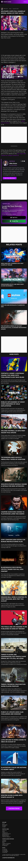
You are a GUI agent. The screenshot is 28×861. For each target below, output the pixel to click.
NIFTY (5, 855)
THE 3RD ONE (12, 855)
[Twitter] (21, 161)
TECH (3, 842)
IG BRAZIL (4, 840)
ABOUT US (4, 830)
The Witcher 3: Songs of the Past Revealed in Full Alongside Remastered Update (13, 327)
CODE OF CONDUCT (6, 836)
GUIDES (3, 826)
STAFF (3, 831)
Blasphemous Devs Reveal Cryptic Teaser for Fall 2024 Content (12, 569)
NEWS (3, 823)
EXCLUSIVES (4, 824)
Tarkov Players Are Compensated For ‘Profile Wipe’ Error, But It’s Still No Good (13, 656)
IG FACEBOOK (5, 851)
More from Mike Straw (9, 178)
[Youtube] (24, 161)
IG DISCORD (4, 852)
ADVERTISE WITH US (6, 833)
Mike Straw (6, 8)
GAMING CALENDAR (6, 843)
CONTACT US (5, 832)
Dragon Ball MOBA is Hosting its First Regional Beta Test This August (14, 599)
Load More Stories (14, 808)
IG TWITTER (4, 849)
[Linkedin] (22, 161)
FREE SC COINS (5, 844)
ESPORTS (4, 841)
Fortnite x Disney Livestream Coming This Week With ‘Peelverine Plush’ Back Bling (12, 375)
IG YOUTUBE (4, 850)
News (10, 8)
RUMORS (4, 825)
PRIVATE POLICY (5, 834)
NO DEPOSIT (4, 845)
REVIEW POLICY (5, 835)
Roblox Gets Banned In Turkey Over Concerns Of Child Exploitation (13, 404)
